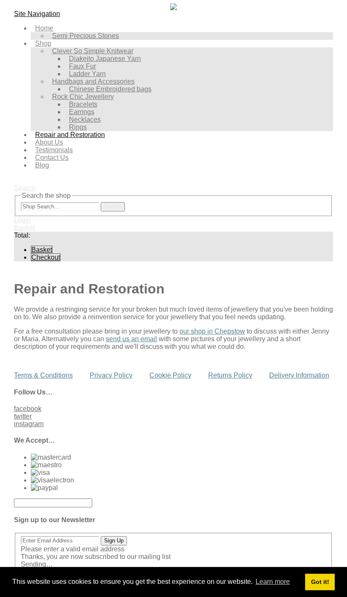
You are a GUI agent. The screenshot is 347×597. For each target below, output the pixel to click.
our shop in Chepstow (212, 331)
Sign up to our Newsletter (54, 519)
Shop (43, 43)
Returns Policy (230, 375)
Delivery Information (299, 375)
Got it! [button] (320, 581)
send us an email (131, 338)
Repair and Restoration (70, 134)
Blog (42, 165)
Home (44, 28)
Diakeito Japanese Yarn (105, 58)
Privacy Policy (111, 375)
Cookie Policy (170, 375)
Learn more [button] (273, 581)
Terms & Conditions (43, 375)
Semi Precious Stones (85, 35)
